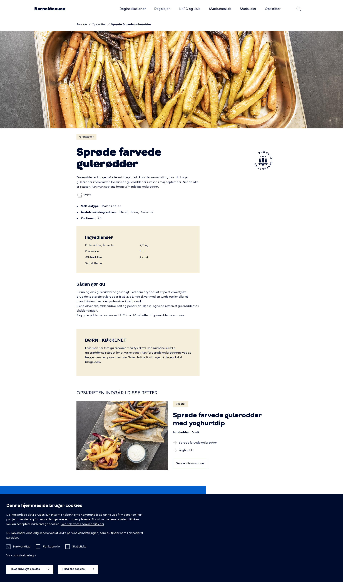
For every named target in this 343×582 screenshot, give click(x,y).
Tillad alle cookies (73, 569)
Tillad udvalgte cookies (26, 569)
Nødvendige (21, 546)
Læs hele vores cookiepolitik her (82, 524)
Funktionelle (51, 546)
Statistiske (79, 546)
